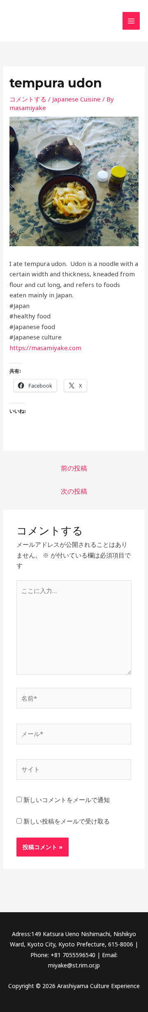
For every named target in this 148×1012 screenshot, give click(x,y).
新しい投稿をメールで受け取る (66, 821)
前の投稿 (74, 468)
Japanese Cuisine (76, 99)
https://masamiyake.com (45, 348)
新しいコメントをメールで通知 (66, 799)
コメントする (27, 99)
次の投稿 (74, 491)
